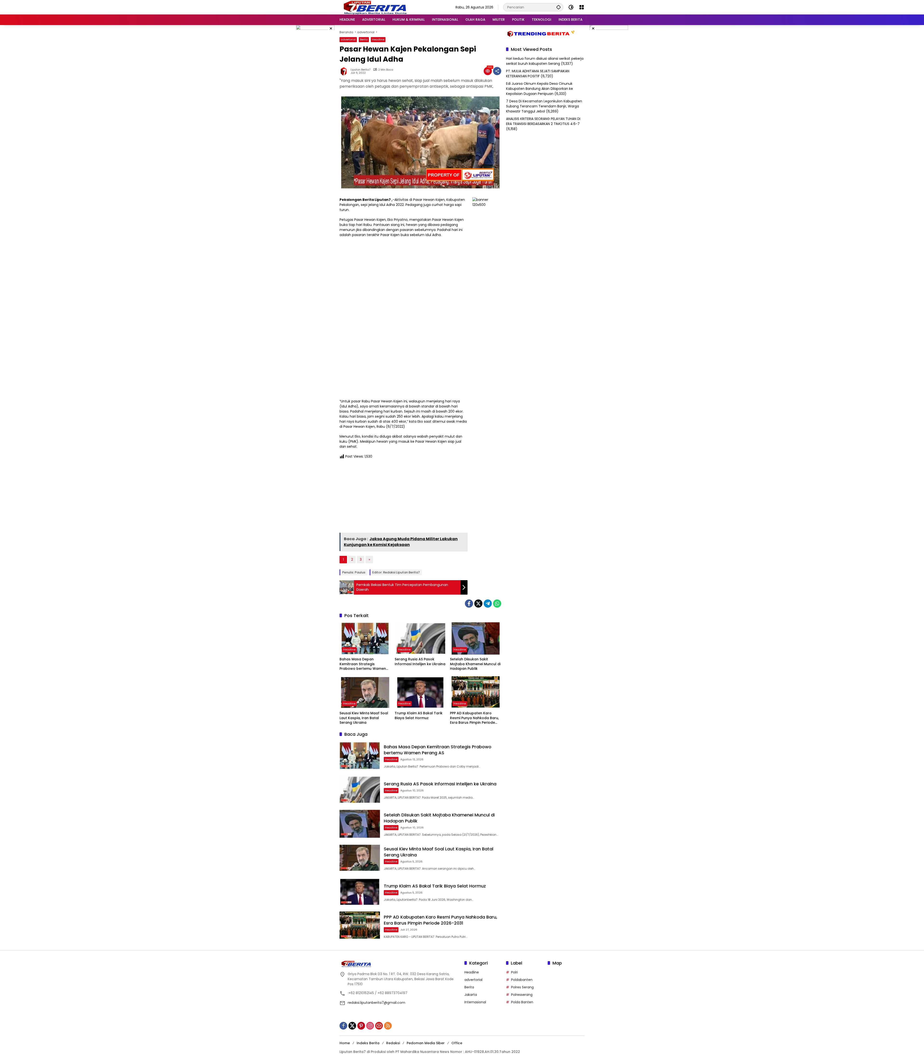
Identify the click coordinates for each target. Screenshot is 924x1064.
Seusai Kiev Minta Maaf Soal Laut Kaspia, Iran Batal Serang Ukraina (364, 718)
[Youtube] (379, 1026)
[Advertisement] (403, 497)
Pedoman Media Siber (426, 1043)
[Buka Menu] (581, 7)
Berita (364, 39)
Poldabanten (522, 979)
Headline (378, 39)
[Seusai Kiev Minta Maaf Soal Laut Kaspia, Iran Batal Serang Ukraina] (365, 692)
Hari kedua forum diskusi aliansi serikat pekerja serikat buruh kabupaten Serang (545, 61)
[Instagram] (370, 1026)
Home (345, 1043)
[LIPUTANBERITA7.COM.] (374, 7)
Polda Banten (522, 1002)
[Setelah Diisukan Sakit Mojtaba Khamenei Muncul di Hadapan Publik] (475, 638)
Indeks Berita (368, 1043)
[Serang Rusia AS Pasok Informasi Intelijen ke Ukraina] (420, 638)
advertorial (348, 39)
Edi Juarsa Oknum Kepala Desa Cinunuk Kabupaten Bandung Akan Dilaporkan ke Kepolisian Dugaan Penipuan (539, 88)
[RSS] (388, 1026)
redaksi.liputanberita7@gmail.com (376, 1002)
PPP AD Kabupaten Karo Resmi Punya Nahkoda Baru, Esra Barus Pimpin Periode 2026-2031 (474, 718)
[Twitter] (478, 603)
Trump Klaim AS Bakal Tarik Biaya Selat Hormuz (419, 715)
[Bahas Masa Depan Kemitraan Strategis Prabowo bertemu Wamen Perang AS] (365, 638)
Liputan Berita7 (360, 69)
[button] (558, 7)
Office (456, 1043)
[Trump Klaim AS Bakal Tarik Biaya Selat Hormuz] (420, 692)
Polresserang (522, 994)
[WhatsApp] (497, 603)
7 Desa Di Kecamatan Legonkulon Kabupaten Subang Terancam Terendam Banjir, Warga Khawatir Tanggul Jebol (544, 106)
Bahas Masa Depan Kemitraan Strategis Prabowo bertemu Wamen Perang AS (363, 664)
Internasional (475, 1002)
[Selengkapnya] (400, 964)
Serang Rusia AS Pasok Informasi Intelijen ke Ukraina (420, 661)
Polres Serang (522, 987)
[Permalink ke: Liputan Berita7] (345, 71)
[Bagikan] (497, 71)
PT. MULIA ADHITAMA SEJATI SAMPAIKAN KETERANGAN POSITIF (537, 74)
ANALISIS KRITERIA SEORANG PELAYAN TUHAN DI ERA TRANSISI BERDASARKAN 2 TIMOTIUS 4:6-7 (543, 121)
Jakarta (470, 994)
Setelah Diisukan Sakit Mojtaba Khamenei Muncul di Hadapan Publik (475, 664)
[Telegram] (488, 603)
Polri (514, 972)
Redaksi (393, 1043)
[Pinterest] (361, 1026)
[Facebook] (469, 603)
